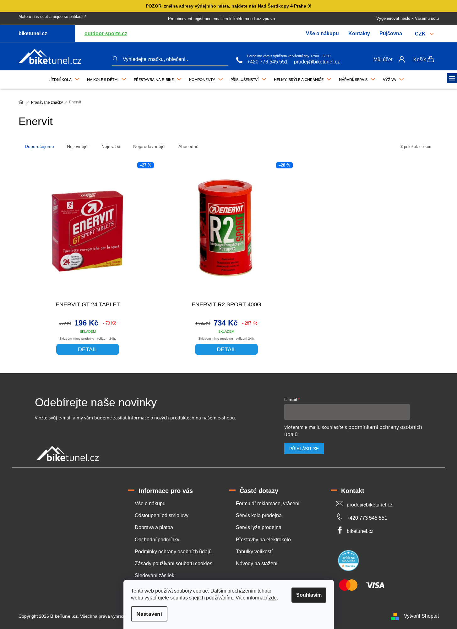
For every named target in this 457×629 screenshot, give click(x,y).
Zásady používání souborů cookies (173, 563)
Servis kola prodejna (259, 515)
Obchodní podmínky (157, 539)
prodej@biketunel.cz (317, 61)
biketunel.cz (360, 531)
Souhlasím (309, 595)
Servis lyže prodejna (258, 527)
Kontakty (359, 33)
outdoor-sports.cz (105, 33)
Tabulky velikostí (254, 551)
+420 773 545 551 (267, 61)
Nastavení (149, 613)
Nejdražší (110, 146)
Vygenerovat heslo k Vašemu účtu (407, 18)
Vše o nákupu (322, 33)
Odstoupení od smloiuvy (161, 515)
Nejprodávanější (149, 146)
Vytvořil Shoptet (421, 616)
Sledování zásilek (154, 575)
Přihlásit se (304, 448)
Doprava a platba (154, 527)
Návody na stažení (256, 563)
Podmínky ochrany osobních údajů (173, 551)
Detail (87, 349)
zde (273, 597)
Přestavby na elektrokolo (263, 539)
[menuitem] (64, 78)
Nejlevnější (78, 146)
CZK (421, 33)
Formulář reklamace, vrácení (267, 503)
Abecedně (188, 146)
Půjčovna (390, 33)
